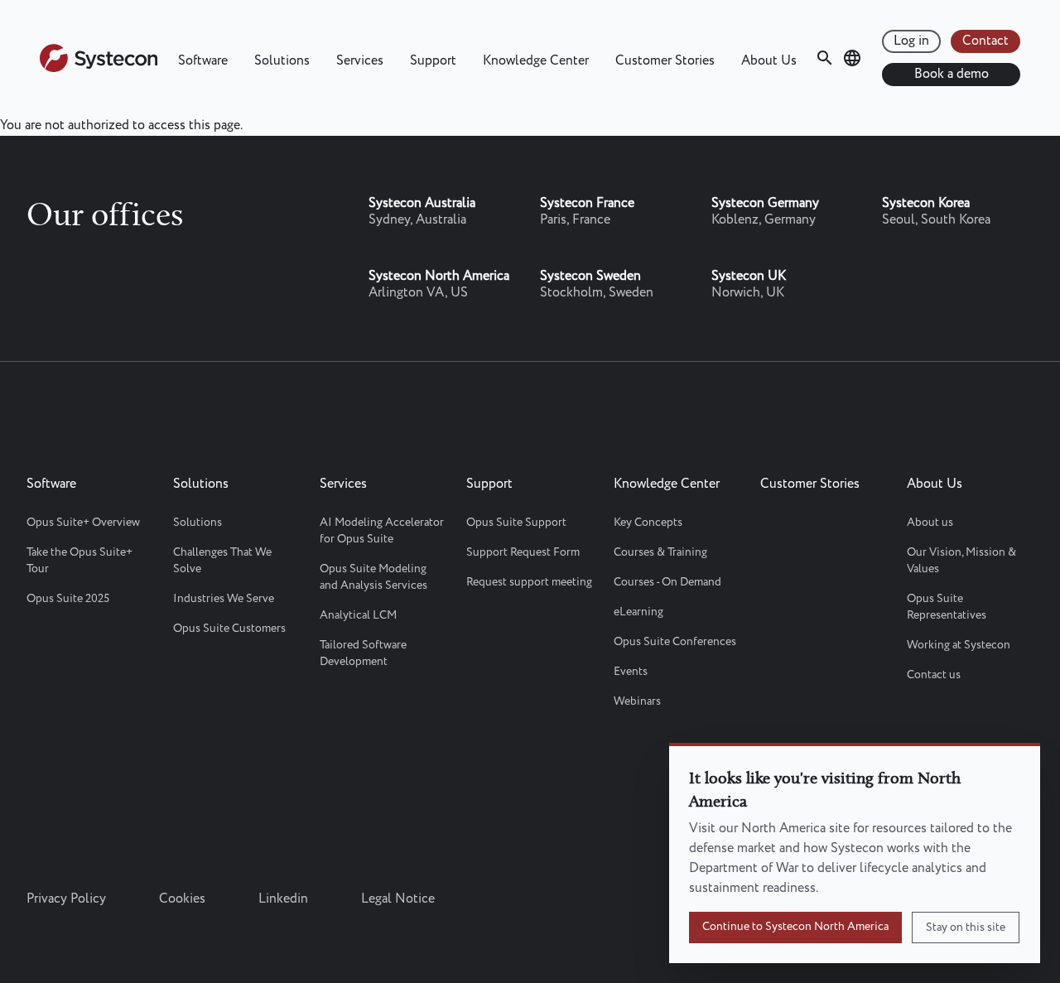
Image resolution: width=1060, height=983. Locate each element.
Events (631, 671)
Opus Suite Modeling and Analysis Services (373, 577)
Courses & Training (660, 552)
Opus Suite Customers (229, 628)
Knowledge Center (536, 60)
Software (203, 60)
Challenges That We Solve (222, 560)
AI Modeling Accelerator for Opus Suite (382, 530)
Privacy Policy (66, 898)
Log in (911, 41)
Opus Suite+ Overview (83, 522)
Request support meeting (529, 582)
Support (433, 60)
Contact (985, 41)
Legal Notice (398, 898)
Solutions (282, 60)
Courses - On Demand (667, 582)
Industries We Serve (223, 598)
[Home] (98, 68)
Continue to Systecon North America (795, 926)
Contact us (934, 675)
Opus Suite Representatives (946, 607)
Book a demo (951, 74)
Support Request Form (523, 552)
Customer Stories (665, 60)
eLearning (638, 612)
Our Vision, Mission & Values (961, 560)
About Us (769, 60)
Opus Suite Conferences (675, 642)
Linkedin (283, 898)
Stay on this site (965, 927)
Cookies (182, 898)
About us (930, 522)
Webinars (637, 701)
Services (359, 60)
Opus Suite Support (516, 522)
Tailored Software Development (363, 653)
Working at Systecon (958, 645)
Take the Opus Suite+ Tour (79, 560)
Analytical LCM (358, 615)
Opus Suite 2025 (67, 598)
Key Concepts (648, 522)
